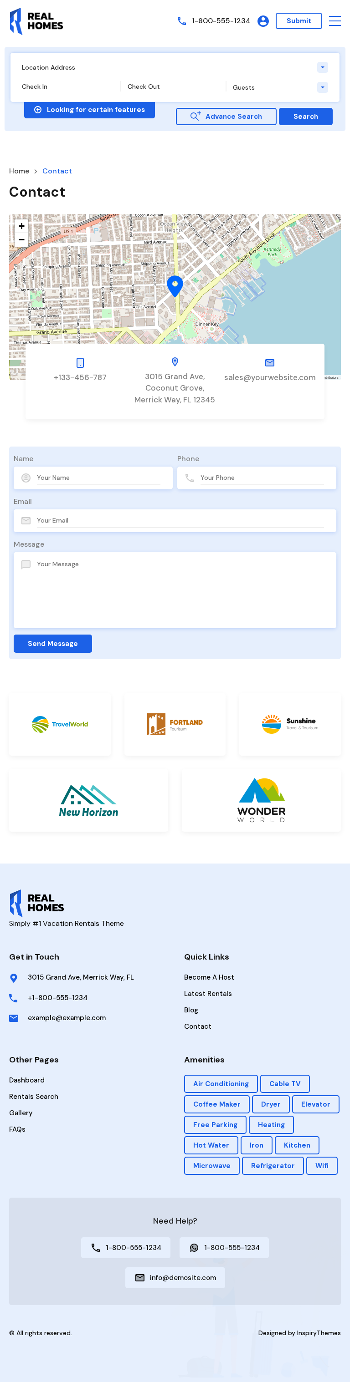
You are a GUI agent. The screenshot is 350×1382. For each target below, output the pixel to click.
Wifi (322, 1165)
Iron (256, 1145)
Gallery (21, 1113)
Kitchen (297, 1145)
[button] (335, 21)
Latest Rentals (208, 993)
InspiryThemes (319, 1333)
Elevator (315, 1104)
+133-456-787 (80, 377)
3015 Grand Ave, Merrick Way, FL (81, 977)
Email (23, 501)
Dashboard (27, 1080)
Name (23, 458)
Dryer (271, 1104)
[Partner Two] (175, 724)
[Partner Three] (290, 724)
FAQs (17, 1129)
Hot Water (211, 1145)
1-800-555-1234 (221, 20)
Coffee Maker (217, 1104)
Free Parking (215, 1124)
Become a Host (209, 977)
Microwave (212, 1165)
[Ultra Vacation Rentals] (36, 20)
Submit (299, 20)
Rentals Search (33, 1096)
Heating (271, 1124)
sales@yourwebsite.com (270, 377)
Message (29, 544)
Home (19, 171)
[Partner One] (60, 724)
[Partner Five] (261, 800)
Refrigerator (273, 1165)
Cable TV (285, 1083)
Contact (197, 1026)
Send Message (53, 643)
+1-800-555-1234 (58, 997)
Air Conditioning (221, 1083)
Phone (188, 458)
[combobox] (175, 67)
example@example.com (67, 1017)
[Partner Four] (88, 800)
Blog (191, 1010)
